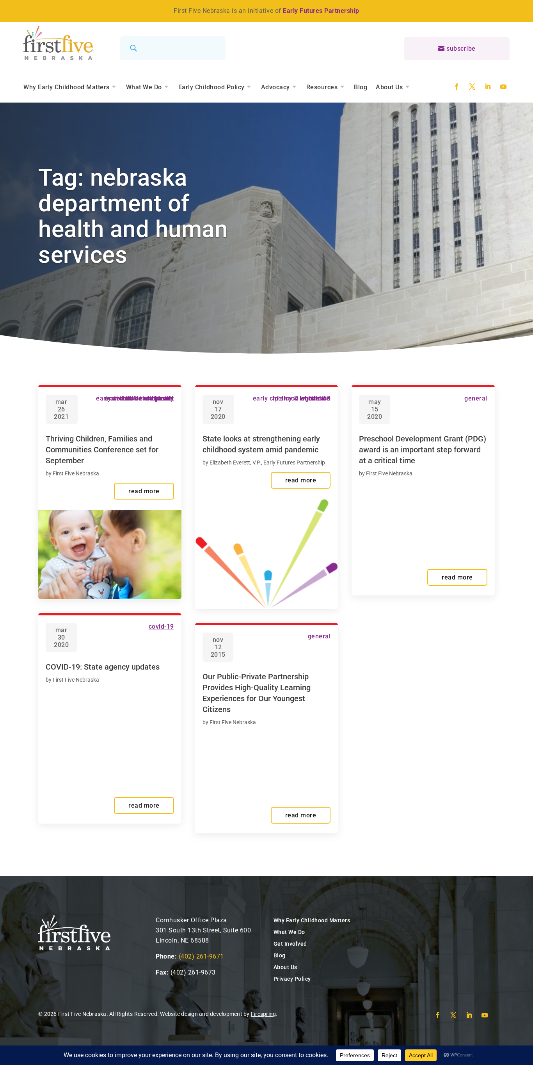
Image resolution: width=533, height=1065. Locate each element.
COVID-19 (161, 626)
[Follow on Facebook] (456, 86)
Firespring (263, 1014)
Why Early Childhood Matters (66, 87)
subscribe (461, 48)
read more (144, 491)
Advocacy (275, 87)
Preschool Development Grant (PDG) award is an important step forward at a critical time (422, 449)
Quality (164, 398)
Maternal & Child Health (139, 398)
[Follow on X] (472, 86)
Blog (360, 87)
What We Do (144, 87)
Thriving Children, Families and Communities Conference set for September (102, 449)
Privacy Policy (292, 979)
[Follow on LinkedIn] (487, 86)
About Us (389, 87)
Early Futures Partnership (321, 10)
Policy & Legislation (302, 398)
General (319, 636)
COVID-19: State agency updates (103, 667)
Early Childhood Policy (211, 87)
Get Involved (290, 944)
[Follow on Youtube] (503, 86)
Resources (322, 87)
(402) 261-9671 (201, 956)
